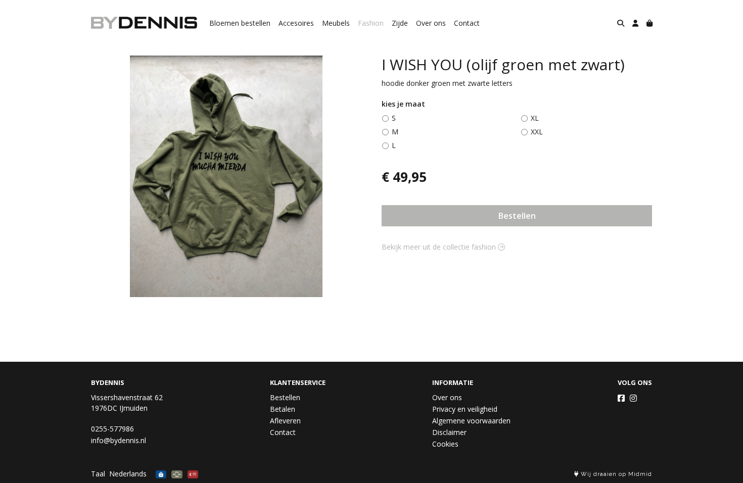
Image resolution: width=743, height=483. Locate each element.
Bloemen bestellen (239, 23)
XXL (537, 131)
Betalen (282, 409)
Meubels (336, 23)
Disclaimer (449, 432)
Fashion (371, 23)
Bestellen (517, 215)
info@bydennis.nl (118, 440)
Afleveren (285, 420)
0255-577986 (112, 428)
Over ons (431, 23)
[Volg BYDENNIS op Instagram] (633, 398)
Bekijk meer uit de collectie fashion (440, 247)
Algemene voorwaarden (471, 420)
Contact (467, 23)
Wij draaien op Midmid (615, 474)
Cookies (445, 444)
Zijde (400, 23)
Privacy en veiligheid (464, 409)
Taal (98, 473)
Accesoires (296, 23)
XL (535, 118)
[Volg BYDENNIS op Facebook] (621, 398)
